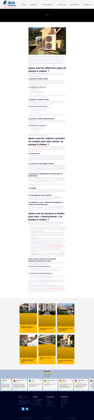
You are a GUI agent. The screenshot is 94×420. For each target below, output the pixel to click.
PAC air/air (39, 168)
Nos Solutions (33, 4)
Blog (61, 405)
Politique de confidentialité (65, 399)
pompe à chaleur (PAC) (44, 221)
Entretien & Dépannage (47, 4)
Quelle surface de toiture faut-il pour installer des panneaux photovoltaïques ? (66, 329)
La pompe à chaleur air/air (33, 80)
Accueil (23, 4)
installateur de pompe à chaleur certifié (56, 288)
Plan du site (63, 406)
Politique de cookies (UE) (65, 402)
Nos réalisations (75, 4)
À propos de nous (62, 4)
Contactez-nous (87, 4)
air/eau (47, 146)
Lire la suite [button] (4, 388)
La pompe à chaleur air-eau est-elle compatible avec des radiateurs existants (28, 360)
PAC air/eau (31, 101)
